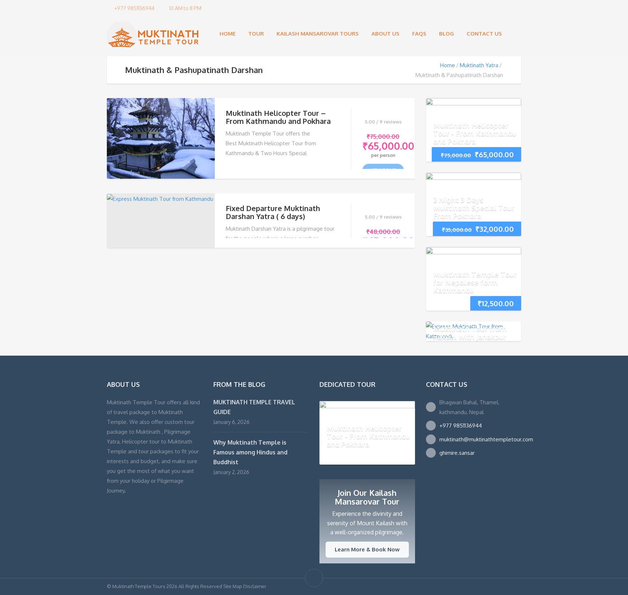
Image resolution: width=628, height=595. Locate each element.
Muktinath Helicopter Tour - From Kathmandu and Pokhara (474, 133)
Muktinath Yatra (479, 65)
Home (228, 33)
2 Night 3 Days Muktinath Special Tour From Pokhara (474, 207)
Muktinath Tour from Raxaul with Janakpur (470, 332)
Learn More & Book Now (367, 549)
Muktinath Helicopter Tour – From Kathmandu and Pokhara (278, 117)
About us (385, 33)
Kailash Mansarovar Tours (318, 33)
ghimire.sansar (457, 452)
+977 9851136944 (460, 425)
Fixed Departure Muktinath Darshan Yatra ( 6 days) (273, 212)
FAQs (419, 33)
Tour (256, 33)
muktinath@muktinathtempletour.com (486, 439)
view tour (383, 170)
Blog (446, 33)
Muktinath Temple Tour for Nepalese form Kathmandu (475, 282)
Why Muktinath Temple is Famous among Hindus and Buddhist (250, 452)
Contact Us (484, 33)
